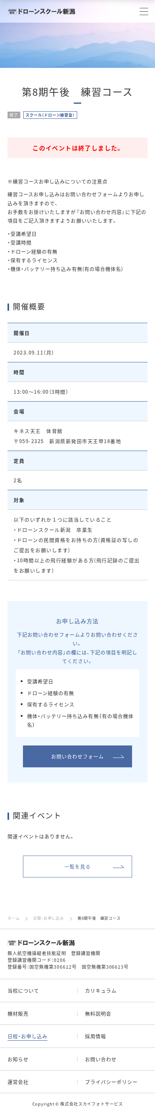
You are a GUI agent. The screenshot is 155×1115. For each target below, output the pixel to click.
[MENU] (143, 11)
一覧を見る (77, 866)
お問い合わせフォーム (77, 756)
